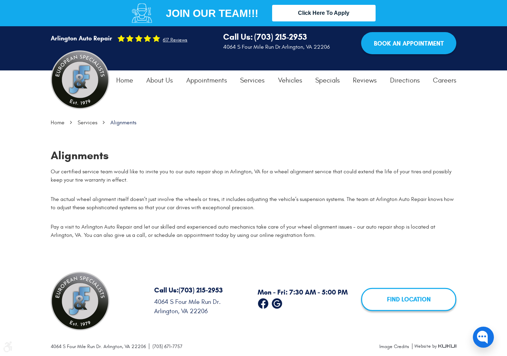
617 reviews (175, 40)
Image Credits (394, 346)
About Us (159, 80)
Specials (327, 80)
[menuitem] (124, 80)
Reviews (365, 80)
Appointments (206, 80)
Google (276, 302)
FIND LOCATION (409, 299)
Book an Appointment (409, 43)
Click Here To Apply (323, 13)
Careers (444, 80)
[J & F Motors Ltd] (80, 80)
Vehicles (290, 80)
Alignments (123, 122)
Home (124, 80)
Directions (405, 80)
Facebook (263, 302)
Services (252, 80)
